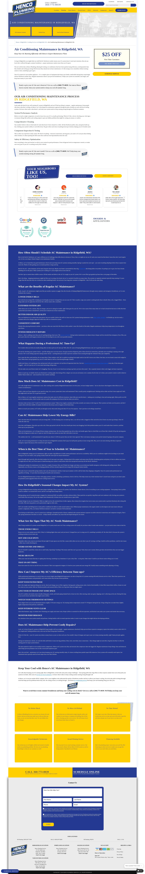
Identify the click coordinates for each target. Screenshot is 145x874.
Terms (72, 816)
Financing (119, 849)
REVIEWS (120, 1)
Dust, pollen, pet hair (99, 317)
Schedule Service (112, 74)
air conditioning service (80, 680)
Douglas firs (82, 268)
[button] (124, 197)
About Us (111, 10)
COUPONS (111, 1)
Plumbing (63, 10)
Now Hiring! (119, 854)
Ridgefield (23, 42)
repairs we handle (65, 335)
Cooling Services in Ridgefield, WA (37, 42)
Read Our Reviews (89, 4)
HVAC (89, 10)
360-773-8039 (53, 4)
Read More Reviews (79, 176)
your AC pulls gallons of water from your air (96, 363)
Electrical (95, 10)
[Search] (133, 5)
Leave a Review (108, 175)
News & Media (120, 857)
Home (17, 42)
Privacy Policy (66, 816)
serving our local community (44, 674)
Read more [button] (32, 204)
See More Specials (112, 63)
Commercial (103, 10)
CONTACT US (130, 1)
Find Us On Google (40, 855)
